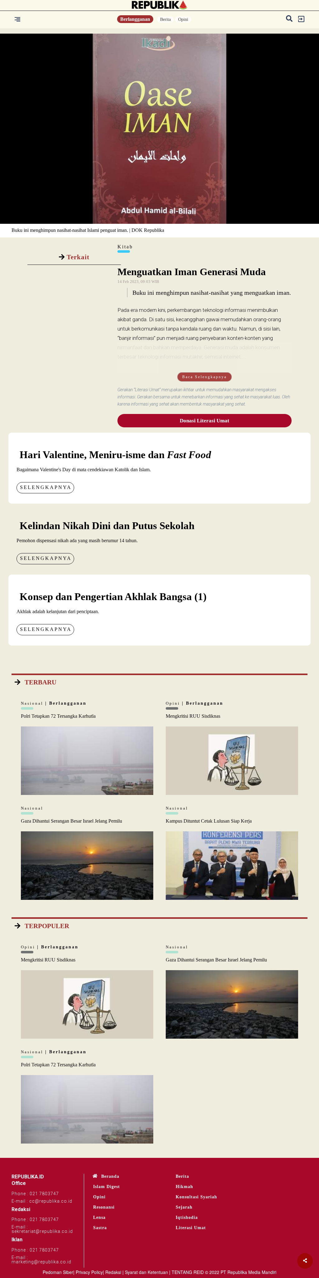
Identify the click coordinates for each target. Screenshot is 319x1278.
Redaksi (113, 1272)
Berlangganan (135, 19)
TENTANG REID (188, 1272)
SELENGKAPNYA (46, 487)
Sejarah (184, 1207)
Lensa (99, 1217)
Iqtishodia (187, 1217)
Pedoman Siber (58, 1272)
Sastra (100, 1227)
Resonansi (104, 1207)
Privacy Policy (89, 1272)
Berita (165, 19)
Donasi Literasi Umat (204, 421)
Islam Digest (106, 1186)
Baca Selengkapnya (204, 377)
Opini (183, 19)
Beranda (110, 1176)
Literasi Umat (191, 1227)
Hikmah (184, 1186)
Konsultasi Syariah (196, 1197)
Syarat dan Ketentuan (146, 1272)
